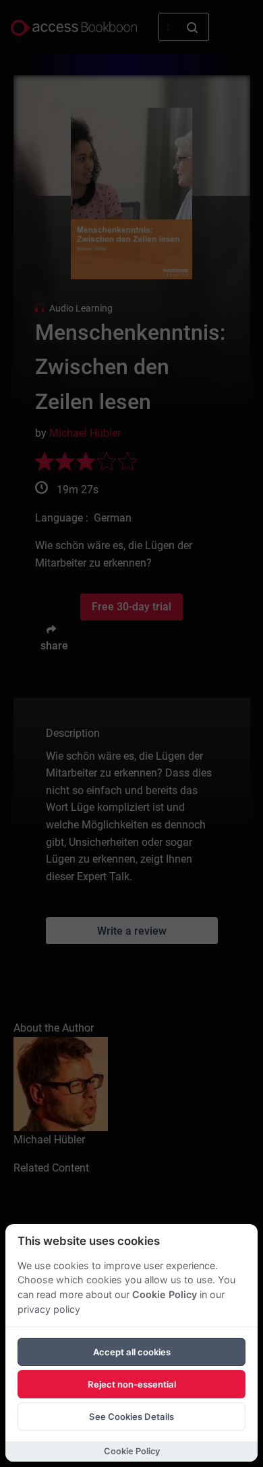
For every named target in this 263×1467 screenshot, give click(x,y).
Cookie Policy (164, 1294)
